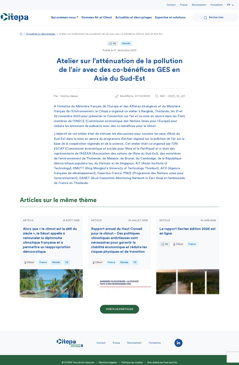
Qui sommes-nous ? (64, 17)
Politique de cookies (132, 362)
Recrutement (199, 5)
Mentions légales (108, 362)
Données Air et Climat (97, 17)
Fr (228, 5)
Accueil (21, 33)
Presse (183, 5)
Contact (171, 5)
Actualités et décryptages (133, 17)
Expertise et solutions (170, 17)
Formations (217, 5)
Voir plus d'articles (119, 309)
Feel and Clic (170, 362)
